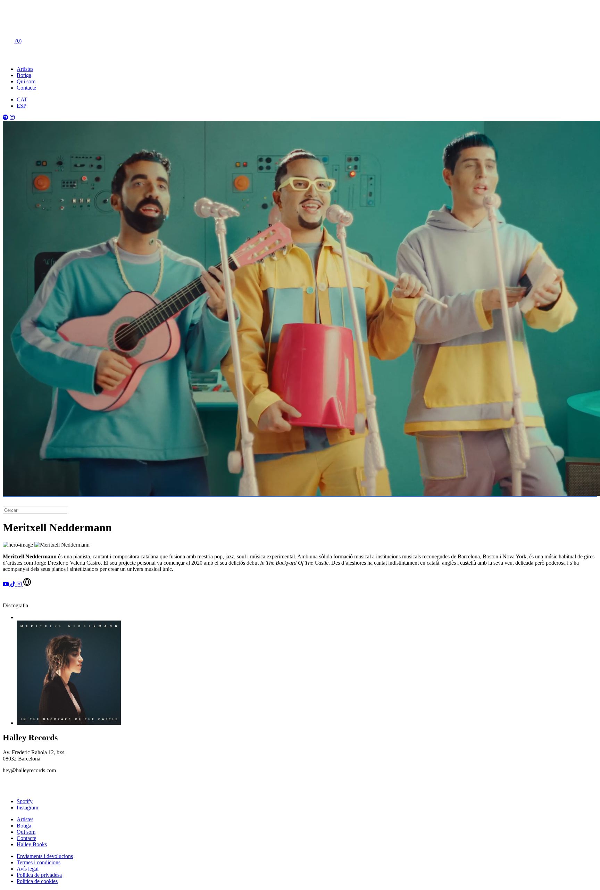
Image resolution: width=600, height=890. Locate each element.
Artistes (25, 69)
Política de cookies (37, 881)
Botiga (24, 75)
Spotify (25, 801)
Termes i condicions (38, 862)
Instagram (27, 807)
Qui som (26, 81)
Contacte (26, 88)
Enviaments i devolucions (45, 856)
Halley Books (32, 844)
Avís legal (28, 869)
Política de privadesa (39, 875)
